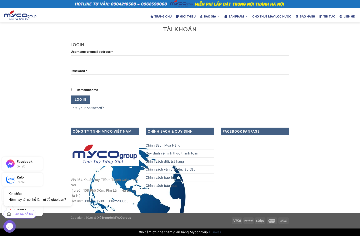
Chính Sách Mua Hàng (163, 145)
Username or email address (92, 51)
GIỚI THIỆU (188, 16)
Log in (80, 100)
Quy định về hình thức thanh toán (172, 153)
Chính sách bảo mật (161, 185)
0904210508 (94, 201)
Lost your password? (87, 108)
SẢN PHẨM (236, 16)
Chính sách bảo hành (162, 177)
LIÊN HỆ (349, 16)
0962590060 (118, 201)
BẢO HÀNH (307, 16)
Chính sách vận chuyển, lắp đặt (170, 169)
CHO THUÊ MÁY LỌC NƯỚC (271, 16)
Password (79, 71)
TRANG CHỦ (163, 16)
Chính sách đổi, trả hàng (165, 161)
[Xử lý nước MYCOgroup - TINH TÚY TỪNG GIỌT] (31, 15)
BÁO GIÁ (210, 16)
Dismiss (215, 232)
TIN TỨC (329, 16)
